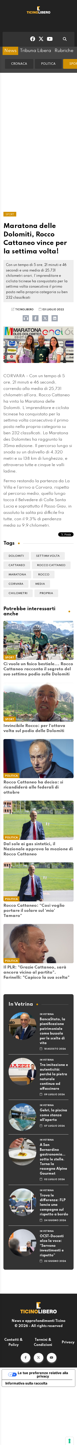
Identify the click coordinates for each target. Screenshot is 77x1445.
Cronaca (19, 63)
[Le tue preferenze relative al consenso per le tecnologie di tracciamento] (69, 1441)
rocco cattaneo (51, 565)
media (40, 584)
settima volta (48, 556)
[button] (25, 1357)
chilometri (18, 593)
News (10, 50)
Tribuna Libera (35, 50)
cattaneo (17, 565)
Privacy (68, 1342)
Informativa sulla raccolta (26, 1383)
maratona (17, 574)
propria (46, 593)
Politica (48, 63)
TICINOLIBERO (24, 309)
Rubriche (64, 50)
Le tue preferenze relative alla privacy (43, 1374)
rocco (43, 574)
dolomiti (16, 556)
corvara (16, 584)
